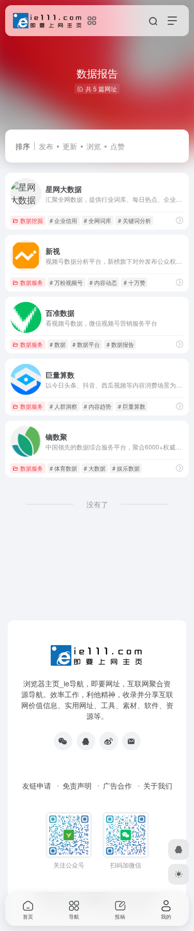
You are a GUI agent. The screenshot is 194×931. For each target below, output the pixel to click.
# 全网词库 (97, 220)
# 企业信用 (63, 220)
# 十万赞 (134, 282)
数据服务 (31, 282)
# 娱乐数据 (126, 468)
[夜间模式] (178, 874)
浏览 (93, 146)
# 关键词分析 (134, 220)
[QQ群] (86, 741)
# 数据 (58, 344)
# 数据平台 (86, 344)
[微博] (108, 741)
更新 (70, 146)
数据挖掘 (31, 220)
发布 (46, 146)
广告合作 (117, 785)
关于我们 (157, 785)
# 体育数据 (63, 468)
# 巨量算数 (131, 406)
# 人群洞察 (63, 406)
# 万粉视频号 (66, 282)
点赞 (117, 146)
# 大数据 (95, 468)
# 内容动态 (103, 282)
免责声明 (77, 785)
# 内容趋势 (97, 406)
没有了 (97, 504)
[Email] (131, 741)
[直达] (179, 220)
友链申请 (36, 785)
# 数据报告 (120, 344)
